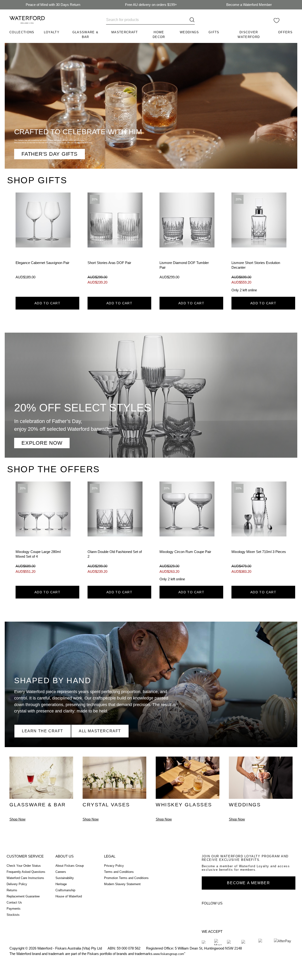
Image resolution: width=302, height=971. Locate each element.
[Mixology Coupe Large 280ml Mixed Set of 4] (43, 531)
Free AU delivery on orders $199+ (151, 5)
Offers (285, 32)
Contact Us (14, 902)
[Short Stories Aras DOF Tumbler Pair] (115, 243)
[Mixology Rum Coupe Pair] (186, 531)
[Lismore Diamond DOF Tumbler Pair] (186, 243)
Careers (60, 872)
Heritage (61, 884)
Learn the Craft (42, 731)
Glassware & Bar (85, 34)
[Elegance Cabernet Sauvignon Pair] (43, 243)
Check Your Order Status (24, 865)
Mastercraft (124, 32)
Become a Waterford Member (249, 5)
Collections (21, 32)
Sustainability (64, 878)
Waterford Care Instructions (25, 878)
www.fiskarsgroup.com (168, 954)
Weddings (189, 32)
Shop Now (17, 819)
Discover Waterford (249, 34)
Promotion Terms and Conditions (126, 878)
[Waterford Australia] (207, 914)
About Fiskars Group (69, 865)
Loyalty (51, 32)
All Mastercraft (100, 731)
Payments (14, 908)
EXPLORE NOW (41, 443)
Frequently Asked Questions (26, 872)
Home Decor (159, 34)
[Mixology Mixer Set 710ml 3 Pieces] (258, 531)
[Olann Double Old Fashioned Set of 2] (115, 531)
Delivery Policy (17, 884)
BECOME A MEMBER (248, 883)
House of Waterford (68, 896)
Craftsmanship (65, 890)
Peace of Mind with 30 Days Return (53, 5)
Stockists (13, 915)
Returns (12, 890)
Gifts (214, 32)
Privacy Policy (114, 865)
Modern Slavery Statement (122, 884)
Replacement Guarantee (23, 896)
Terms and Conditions (119, 872)
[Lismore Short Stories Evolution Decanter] (258, 243)
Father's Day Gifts (49, 154)
